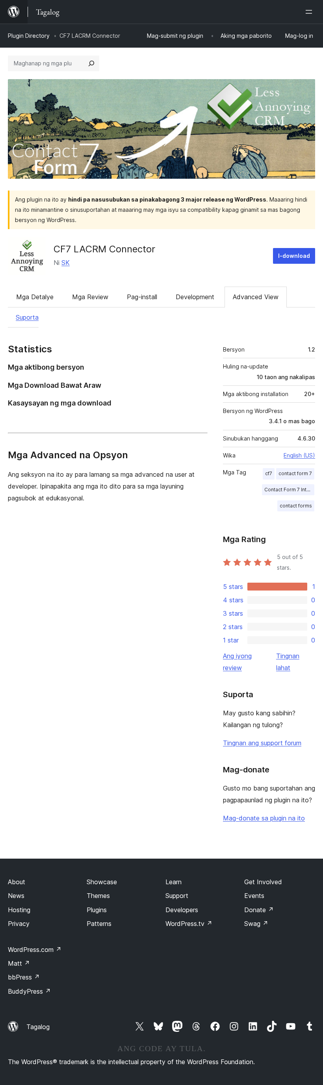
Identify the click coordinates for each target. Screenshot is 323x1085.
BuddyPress (29, 991)
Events (254, 896)
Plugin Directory (29, 35)
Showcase (102, 882)
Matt (19, 963)
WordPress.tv (188, 924)
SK (65, 263)
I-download (294, 255)
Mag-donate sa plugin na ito (264, 818)
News (16, 896)
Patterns (99, 924)
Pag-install (142, 297)
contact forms (296, 506)
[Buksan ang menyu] (310, 12)
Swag (256, 924)
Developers (181, 910)
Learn (173, 882)
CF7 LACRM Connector (104, 249)
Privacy (19, 924)
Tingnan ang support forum (262, 743)
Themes (98, 896)
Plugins (97, 910)
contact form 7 (295, 473)
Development (195, 297)
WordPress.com (34, 950)
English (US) (299, 455)
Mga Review (90, 297)
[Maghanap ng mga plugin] (91, 63)
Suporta (27, 317)
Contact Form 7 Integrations (289, 490)
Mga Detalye (35, 297)
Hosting (19, 910)
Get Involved (263, 882)
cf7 (268, 473)
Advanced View (255, 297)
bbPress (24, 977)
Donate (259, 910)
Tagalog (38, 1027)
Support (176, 896)
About (16, 882)
